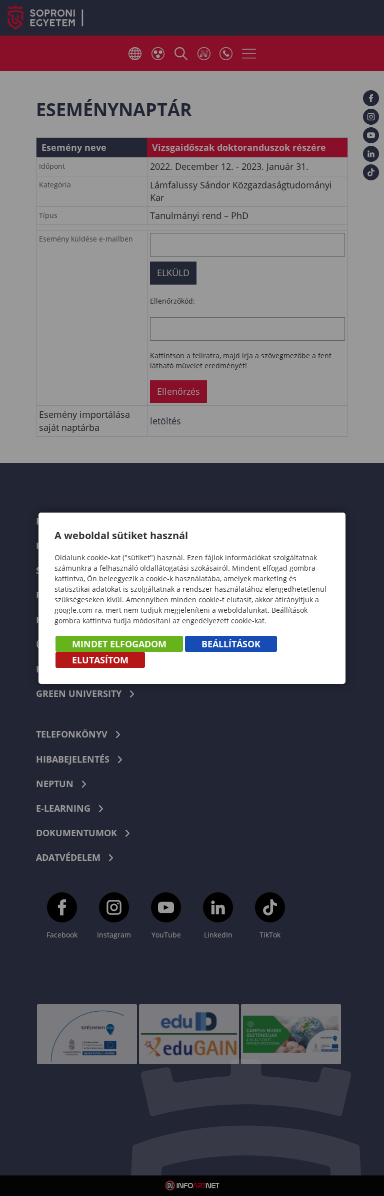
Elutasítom (100, 660)
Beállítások (231, 644)
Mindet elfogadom (119, 644)
